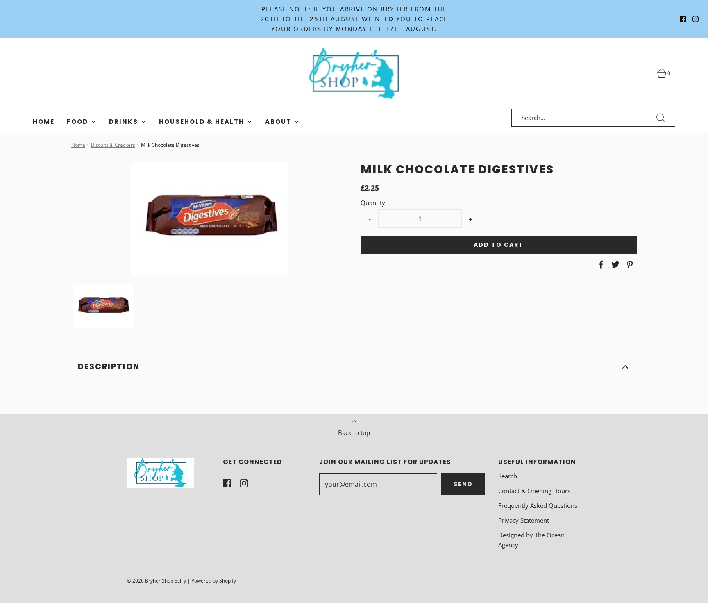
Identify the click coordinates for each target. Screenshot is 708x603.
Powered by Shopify (213, 580)
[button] (102, 306)
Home (43, 121)
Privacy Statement (523, 520)
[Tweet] (614, 264)
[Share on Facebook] (600, 264)
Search (507, 476)
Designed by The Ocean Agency (531, 540)
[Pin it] (628, 264)
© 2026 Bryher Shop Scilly (156, 580)
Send (463, 484)
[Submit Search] (661, 118)
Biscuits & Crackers (113, 144)
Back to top (354, 432)
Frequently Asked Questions (537, 505)
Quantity (373, 202)
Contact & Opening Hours (534, 491)
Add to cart (499, 245)
